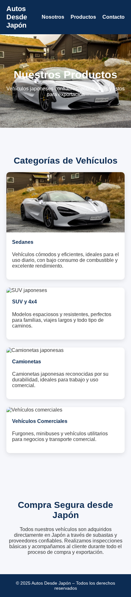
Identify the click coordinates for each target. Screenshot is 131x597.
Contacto (113, 17)
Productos (83, 17)
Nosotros (53, 17)
